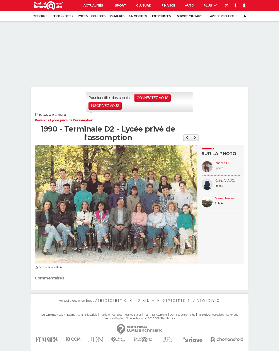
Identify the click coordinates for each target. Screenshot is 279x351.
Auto (189, 5)
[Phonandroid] (227, 339)
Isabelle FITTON (225, 163)
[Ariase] (192, 339)
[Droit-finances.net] (118, 339)
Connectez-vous (152, 98)
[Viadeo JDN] (167, 339)
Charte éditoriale (87, 314)
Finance (168, 5)
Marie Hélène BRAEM (225, 198)
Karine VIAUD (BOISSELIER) (225, 181)
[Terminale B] (195, 137)
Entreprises (161, 16)
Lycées (83, 16)
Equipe (71, 314)
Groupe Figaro (134, 318)
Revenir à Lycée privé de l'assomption (64, 120)
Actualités (93, 5)
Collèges (98, 16)
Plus (208, 5)
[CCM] (73, 339)
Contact (117, 314)
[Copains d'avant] (143, 339)
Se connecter (63, 16)
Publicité (105, 314)
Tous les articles (132, 314)
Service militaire (189, 16)
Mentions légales (113, 318)
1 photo (219, 168)
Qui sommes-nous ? (53, 314)
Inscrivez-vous (105, 106)
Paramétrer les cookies (210, 314)
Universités (138, 16)
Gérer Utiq (232, 314)
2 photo (219, 203)
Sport (120, 5)
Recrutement (159, 314)
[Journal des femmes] (46, 339)
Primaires (117, 16)
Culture (143, 5)
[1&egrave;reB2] (187, 137)
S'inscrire (40, 16)
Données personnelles (182, 314)
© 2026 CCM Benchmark (160, 318)
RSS (146, 314)
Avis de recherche (223, 16)
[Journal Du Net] (96, 339)
